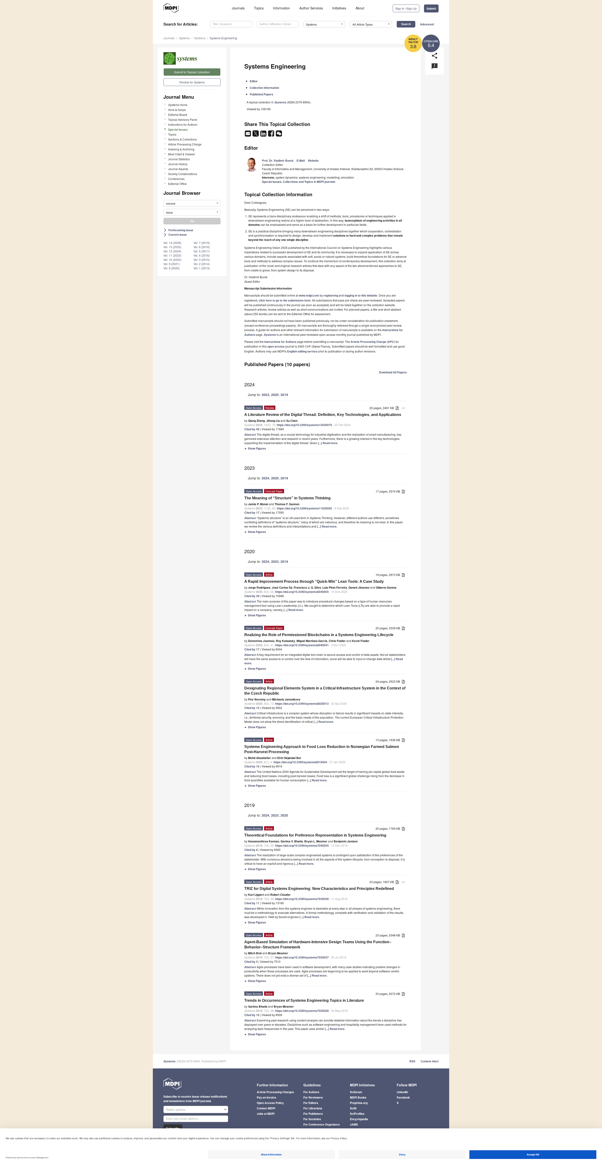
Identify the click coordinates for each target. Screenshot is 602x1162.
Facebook (403, 1097)
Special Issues (178, 129)
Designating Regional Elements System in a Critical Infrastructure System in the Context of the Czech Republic (324, 690)
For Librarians (312, 1108)
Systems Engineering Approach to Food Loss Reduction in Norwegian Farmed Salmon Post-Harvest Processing (321, 749)
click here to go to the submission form (285, 300)
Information (281, 8)
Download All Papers (393, 372)
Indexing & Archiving (181, 149)
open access (276, 346)
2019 (284, 394)
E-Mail (301, 160)
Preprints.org (359, 1103)
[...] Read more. (328, 443)
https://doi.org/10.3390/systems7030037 (302, 957)
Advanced (427, 24)
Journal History (177, 164)
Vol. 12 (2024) (172, 251)
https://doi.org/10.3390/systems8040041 (302, 645)
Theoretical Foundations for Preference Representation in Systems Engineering (315, 835)
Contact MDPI (266, 1108)
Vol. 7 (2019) (202, 243)
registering (331, 295)
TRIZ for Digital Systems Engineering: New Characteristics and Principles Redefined (319, 889)
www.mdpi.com (309, 295)
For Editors (310, 1103)
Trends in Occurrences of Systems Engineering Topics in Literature (304, 1000)
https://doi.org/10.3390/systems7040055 (302, 845)
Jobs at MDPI (265, 1113)
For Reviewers (313, 1097)
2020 (275, 394)
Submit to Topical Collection (192, 72)
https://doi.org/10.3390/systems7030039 (302, 899)
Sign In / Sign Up (406, 8)
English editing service (302, 351)
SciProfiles (357, 1113)
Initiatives (339, 8)
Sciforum (356, 1092)
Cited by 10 (251, 766)
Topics (259, 8)
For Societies (312, 1119)
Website (313, 160)
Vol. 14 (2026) (172, 243)
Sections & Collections (182, 139)
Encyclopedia (359, 1119)
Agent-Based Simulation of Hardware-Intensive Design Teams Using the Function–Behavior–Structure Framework (317, 944)
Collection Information (264, 88)
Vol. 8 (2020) (171, 268)
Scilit (353, 1108)
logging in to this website (361, 295)
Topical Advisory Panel (182, 119)
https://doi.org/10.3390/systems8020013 (302, 703)
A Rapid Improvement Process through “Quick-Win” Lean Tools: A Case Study (314, 581)
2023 (265, 394)
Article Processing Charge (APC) (373, 342)
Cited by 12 (251, 708)
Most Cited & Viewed (181, 154)
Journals (238, 8)
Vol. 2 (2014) (202, 264)
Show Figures (255, 448)
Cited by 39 (251, 596)
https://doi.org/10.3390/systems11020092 (304, 508)
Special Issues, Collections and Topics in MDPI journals (298, 182)
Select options (176, 1109)
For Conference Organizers (321, 1124)
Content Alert (430, 1061)
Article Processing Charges (275, 1092)
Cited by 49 (251, 429)
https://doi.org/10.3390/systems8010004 (300, 762)
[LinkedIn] (263, 135)
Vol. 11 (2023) (172, 255)
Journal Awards (178, 169)
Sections (199, 38)
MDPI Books (358, 1097)
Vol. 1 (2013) (202, 268)
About (360, 8)
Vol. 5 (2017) (202, 251)
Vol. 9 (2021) (171, 264)
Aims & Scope (177, 110)
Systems (184, 38)
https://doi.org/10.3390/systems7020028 (302, 1011)
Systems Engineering (223, 38)
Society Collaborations (182, 174)
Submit (431, 8)
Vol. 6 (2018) (202, 247)
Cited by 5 (251, 961)
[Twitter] (256, 135)
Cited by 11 (251, 903)
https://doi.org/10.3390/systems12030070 (304, 425)
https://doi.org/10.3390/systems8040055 (302, 592)
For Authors (311, 1092)
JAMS (354, 1124)
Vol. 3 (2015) (202, 260)
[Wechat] (279, 135)
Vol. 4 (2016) (202, 255)
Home (177, 105)
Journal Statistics (179, 159)
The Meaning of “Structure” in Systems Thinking (287, 498)
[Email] (248, 135)
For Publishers (313, 1113)
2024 (265, 478)
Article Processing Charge (185, 144)
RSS (412, 1061)
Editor (254, 81)
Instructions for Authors (182, 124)
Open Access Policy (270, 1103)
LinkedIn (402, 1092)
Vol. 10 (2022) (172, 260)
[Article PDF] (397, 408)
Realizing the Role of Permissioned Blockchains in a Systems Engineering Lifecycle (318, 635)
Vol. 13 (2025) (172, 247)
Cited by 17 (251, 512)
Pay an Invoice (266, 1097)
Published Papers (261, 94)
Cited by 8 (251, 850)
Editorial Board (177, 115)
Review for (192, 82)
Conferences (176, 179)
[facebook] (271, 135)
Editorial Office (177, 184)
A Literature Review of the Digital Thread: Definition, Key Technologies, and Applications (322, 415)
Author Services (311, 8)
